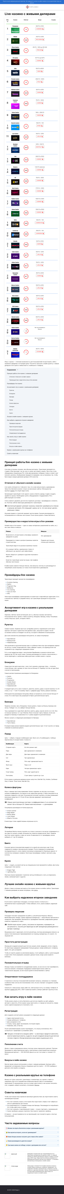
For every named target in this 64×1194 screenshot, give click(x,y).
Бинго (11, 410)
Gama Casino (15, 209)
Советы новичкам (12, 453)
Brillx (15, 220)
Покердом (15, 26)
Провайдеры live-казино (14, 383)
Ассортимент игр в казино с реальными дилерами (22, 387)
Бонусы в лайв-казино (15, 446)
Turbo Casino (15, 112)
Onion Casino (15, 327)
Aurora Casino (15, 338)
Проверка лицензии (15, 423)
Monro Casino (15, 285)
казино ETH (13, 989)
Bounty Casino (15, 123)
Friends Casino (15, 79)
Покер (11, 400)
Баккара (11, 397)
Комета (15, 167)
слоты (36, 890)
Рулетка (11, 390)
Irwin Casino (15, 251)
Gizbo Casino (15, 262)
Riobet (15, 36)
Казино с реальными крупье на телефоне (20, 450)
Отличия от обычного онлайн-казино (19, 377)
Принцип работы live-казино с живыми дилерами (22, 373)
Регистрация (13, 440)
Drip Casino (15, 295)
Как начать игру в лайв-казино (16, 436)
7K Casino (15, 57)
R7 (15, 177)
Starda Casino (15, 317)
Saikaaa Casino (15, 89)
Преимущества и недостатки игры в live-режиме (23, 380)
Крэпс (11, 413)
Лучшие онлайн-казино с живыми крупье (20, 416)
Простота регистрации (15, 426)
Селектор (15, 230)
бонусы (37, 1085)
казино (12, 491)
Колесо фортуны (14, 403)
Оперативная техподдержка (17, 433)
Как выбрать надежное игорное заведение (20, 420)
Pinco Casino (15, 47)
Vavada (15, 241)
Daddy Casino (15, 198)
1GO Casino (15, 306)
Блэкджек (12, 393)
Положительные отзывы (16, 430)
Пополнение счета (14, 443)
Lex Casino (15, 133)
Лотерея (11, 406)
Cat (15, 156)
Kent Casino (15, 188)
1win (15, 68)
